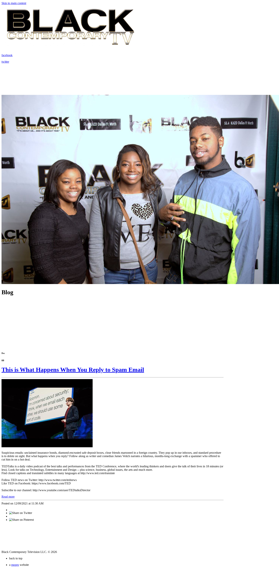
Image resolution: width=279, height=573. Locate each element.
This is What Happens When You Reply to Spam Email (73, 369)
